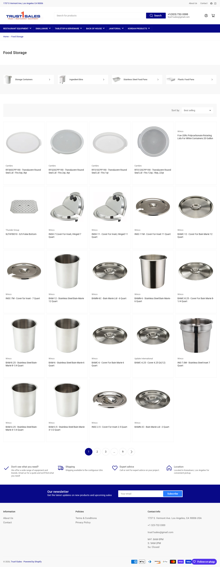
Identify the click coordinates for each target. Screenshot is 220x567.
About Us (193, 3)
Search (158, 15)
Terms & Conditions (86, 518)
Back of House (94, 28)
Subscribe (172, 493)
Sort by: (176, 110)
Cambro (9, 166)
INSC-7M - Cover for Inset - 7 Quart (23, 298)
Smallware (42, 28)
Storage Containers (24, 79)
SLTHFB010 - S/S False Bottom (21, 234)
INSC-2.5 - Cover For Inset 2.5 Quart (109, 427)
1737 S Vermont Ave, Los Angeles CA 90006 (23, 3)
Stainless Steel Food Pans (135, 79)
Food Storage (17, 36)
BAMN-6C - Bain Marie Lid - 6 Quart (109, 298)
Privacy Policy (83, 522)
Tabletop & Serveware (67, 28)
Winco (180, 131)
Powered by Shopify (33, 561)
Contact (203, 3)
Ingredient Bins (76, 79)
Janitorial (115, 28)
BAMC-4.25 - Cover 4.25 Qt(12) (149, 362)
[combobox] (110, 15)
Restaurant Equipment (16, 28)
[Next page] (131, 451)
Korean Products (137, 28)
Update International (143, 358)
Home (6, 36)
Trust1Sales (16, 561)
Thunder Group (12, 230)
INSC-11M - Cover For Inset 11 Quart (152, 234)
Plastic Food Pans (186, 79)
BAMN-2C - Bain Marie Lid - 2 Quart (151, 427)
